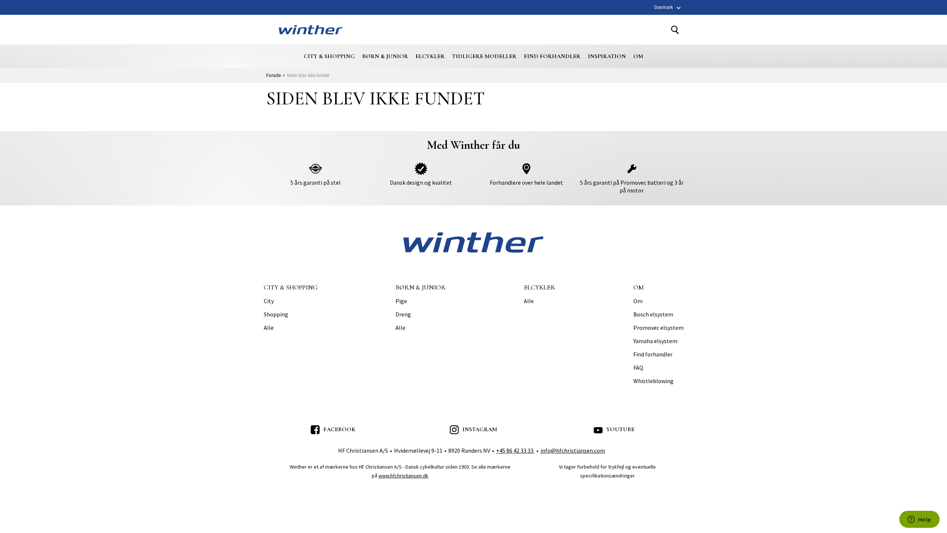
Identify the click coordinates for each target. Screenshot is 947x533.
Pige (401, 301)
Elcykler (430, 56)
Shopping (276, 314)
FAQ (638, 368)
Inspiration (607, 56)
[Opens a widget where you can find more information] (919, 520)
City (269, 301)
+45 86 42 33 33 (515, 450)
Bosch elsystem (653, 314)
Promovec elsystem (658, 328)
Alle (269, 328)
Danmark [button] (663, 7)
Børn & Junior (385, 56)
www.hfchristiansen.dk (403, 475)
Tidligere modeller (484, 56)
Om (638, 56)
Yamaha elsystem (655, 341)
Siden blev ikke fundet (308, 75)
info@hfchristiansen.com (572, 450)
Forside (273, 75)
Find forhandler (552, 56)
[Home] (310, 29)
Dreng (403, 314)
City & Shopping (329, 56)
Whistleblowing (653, 381)
